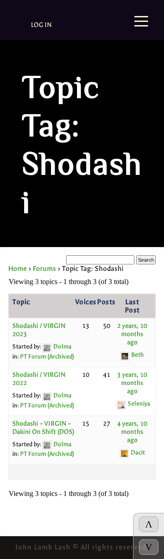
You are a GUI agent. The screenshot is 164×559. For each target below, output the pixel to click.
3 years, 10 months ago (132, 383)
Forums (44, 268)
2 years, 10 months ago (132, 334)
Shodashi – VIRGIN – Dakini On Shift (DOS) (43, 428)
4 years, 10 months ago (132, 432)
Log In (41, 25)
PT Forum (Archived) (47, 356)
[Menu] (141, 22)
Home (17, 268)
